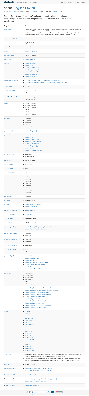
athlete (16, 11)
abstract (7, 29)
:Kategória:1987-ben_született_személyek (39, 288)
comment (7, 355)
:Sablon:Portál (31, 260)
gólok (7, 118)
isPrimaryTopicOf (10, 375)
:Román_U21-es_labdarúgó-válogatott (38, 227)
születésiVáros (10, 214)
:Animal (27, 329)
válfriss (8, 223)
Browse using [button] (22, 2)
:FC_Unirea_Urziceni (33, 70)
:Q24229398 (30, 342)
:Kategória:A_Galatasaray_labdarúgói (37, 292)
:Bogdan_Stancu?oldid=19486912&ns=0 (38, 368)
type (6, 311)
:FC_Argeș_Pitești (32, 67)
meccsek (8, 177)
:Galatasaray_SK (32, 72)
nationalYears (9, 55)
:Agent (27, 322)
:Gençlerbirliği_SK (32, 51)
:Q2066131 (29, 350)
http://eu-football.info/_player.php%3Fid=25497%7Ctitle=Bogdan (42, 80)
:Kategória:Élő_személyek (34, 303)
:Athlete (28, 314)
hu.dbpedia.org (57, 11)
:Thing (27, 311)
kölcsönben (9, 168)
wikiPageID (8, 86)
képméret (8, 164)
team (6, 63)
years (6, 103)
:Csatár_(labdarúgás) (33, 204)
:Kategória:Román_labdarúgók (35, 301)
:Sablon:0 (30, 256)
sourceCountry (9, 59)
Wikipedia (33, 394)
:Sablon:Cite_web (32, 258)
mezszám (8, 196)
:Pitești (29, 47)
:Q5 (27, 344)
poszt (7, 204)
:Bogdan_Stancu (32, 375)
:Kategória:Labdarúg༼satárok (35, 307)
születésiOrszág (10, 210)
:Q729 (28, 346)
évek (7, 273)
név (7, 200)
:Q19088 (29, 337)
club (6, 51)
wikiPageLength (9, 91)
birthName (8, 43)
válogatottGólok (10, 233)
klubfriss (8, 160)
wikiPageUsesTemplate (12, 256)
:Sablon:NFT (30, 267)
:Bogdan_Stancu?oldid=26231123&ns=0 (38, 371)
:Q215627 (29, 340)
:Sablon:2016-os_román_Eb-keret (36, 262)
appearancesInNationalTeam (13, 39)
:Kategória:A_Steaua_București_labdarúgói (39, 294)
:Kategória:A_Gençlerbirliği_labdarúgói (38, 305)
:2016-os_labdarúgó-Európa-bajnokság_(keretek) (41, 379)
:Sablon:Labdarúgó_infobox (35, 264)
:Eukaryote (28, 331)
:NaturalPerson (29, 324)
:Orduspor (30, 76)
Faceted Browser (67, 2)
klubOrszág (9, 154)
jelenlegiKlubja (10, 131)
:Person (28, 316)
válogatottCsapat (10, 227)
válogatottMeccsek (11, 239)
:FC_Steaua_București (33, 150)
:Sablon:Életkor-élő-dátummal (35, 269)
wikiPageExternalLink (11, 80)
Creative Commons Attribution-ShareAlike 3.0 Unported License (59, 394)
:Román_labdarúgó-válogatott (35, 229)
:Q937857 (29, 348)
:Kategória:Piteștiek (32, 299)
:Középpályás (31, 206)
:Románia (30, 59)
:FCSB (29, 65)
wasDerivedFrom (10, 368)
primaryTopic (10, 385)
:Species (28, 333)
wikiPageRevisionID (10, 97)
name (9, 379)
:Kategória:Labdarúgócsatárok (35, 296)
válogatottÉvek (10, 249)
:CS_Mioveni (30, 63)
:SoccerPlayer (29, 318)
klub (7, 135)
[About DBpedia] (8, 2)
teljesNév (8, 218)
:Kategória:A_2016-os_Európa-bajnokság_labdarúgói (42, 290)
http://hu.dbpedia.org (36, 11)
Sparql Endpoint (80, 2)
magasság (9, 173)
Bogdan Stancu (24, 8)
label (6, 364)
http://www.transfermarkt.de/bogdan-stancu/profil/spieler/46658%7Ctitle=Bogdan (47, 82)
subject (7, 288)
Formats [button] (33, 2)
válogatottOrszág (10, 245)
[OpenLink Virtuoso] (30, 391)
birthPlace (8, 47)
